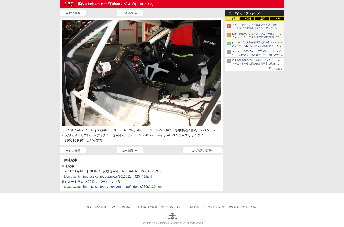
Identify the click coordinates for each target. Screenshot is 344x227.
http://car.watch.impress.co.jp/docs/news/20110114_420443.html (107, 176)
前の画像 (74, 13)
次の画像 (128, 13)
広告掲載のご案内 (147, 207)
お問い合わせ (126, 207)
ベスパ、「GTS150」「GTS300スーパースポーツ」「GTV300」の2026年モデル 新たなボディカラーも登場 (257, 55)
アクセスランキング (246, 13)
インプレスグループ (214, 207)
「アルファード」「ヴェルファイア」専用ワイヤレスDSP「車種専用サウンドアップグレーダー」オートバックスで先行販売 (257, 28)
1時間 (232, 18)
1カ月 (277, 18)
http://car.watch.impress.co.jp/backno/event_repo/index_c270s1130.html (112, 186)
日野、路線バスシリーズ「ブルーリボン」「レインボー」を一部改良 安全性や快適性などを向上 (257, 37)
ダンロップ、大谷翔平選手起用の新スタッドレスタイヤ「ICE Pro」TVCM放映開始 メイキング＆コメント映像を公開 (257, 46)
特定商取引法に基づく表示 (243, 207)
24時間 (247, 18)
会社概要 (194, 207)
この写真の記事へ (203, 150)
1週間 (262, 18)
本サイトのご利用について (101, 207)
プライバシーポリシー (173, 207)
